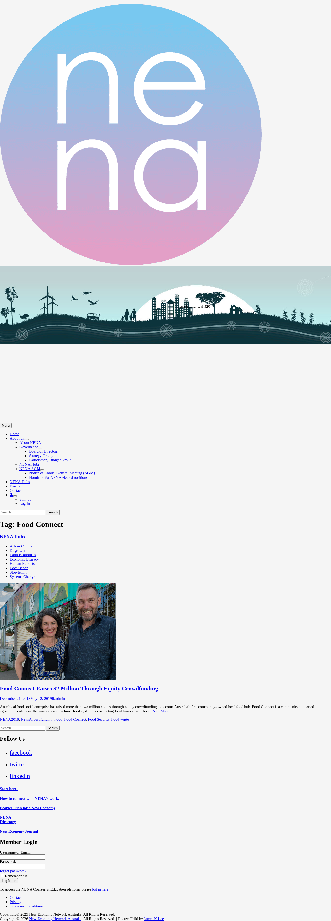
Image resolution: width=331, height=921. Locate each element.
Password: (8, 862)
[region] (165, 344)
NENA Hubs (29, 464)
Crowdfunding (41, 719)
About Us (17, 438)
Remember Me (16, 876)
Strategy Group (41, 456)
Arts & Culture (21, 546)
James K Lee (154, 919)
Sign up (25, 499)
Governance (28, 447)
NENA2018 (9, 719)
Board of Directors (43, 451)
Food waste (120, 719)
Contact (16, 490)
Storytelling (18, 572)
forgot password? (13, 871)
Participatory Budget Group (50, 460)
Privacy (15, 902)
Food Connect (75, 719)
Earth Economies (23, 555)
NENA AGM (29, 469)
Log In (24, 504)
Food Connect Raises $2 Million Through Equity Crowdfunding (79, 688)
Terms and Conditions (26, 906)
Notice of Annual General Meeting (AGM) (62, 473)
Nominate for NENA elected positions (58, 477)
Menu (6, 425)
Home (14, 434)
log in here (100, 889)
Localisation (19, 568)
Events (15, 486)
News (25, 719)
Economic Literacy (24, 559)
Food (58, 719)
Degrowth (17, 550)
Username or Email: (15, 852)
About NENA (30, 443)
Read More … (162, 711)
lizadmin (58, 698)
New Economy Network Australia (55, 919)
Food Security (98, 719)
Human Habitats (22, 564)
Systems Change (22, 577)
